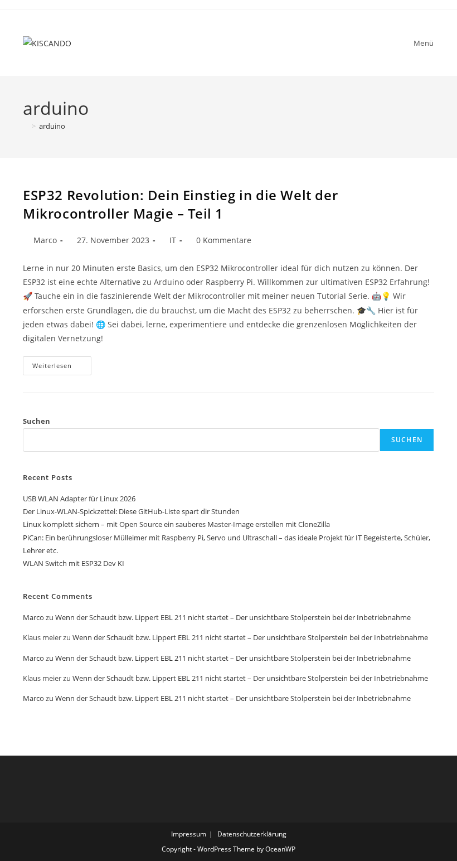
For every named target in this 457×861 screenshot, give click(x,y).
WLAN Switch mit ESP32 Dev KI (73, 563)
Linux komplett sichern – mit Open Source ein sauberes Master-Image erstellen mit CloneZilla (176, 524)
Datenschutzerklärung (251, 834)
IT (172, 240)
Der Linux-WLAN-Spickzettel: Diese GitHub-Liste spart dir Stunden (131, 511)
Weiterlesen (61, 367)
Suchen (36, 421)
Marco (45, 240)
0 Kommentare (223, 240)
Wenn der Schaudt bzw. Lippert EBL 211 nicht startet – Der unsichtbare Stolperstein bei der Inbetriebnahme (233, 617)
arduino (52, 126)
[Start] (25, 126)
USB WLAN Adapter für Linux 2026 (79, 499)
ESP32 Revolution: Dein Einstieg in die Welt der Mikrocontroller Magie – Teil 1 (180, 204)
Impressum (188, 834)
